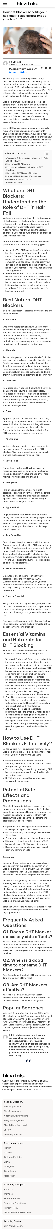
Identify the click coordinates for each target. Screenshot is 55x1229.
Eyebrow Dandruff (21, 1027)
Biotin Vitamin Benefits (20, 1024)
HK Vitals (15, 62)
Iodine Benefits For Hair (37, 1019)
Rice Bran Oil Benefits (13, 1019)
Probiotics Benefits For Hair (37, 1016)
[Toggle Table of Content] (45, 154)
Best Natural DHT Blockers (18, 164)
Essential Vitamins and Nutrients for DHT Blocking (24, 168)
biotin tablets (24, 679)
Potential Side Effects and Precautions (23, 176)
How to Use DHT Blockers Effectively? (22, 173)
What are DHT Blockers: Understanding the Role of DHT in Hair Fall (27, 159)
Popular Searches (14, 182)
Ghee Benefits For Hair (14, 1022)
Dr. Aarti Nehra (18, 72)
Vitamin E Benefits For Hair (15, 1013)
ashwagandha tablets (22, 526)
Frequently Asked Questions (18, 179)
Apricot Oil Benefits (39, 1013)
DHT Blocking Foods (13, 1016)
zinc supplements (14, 270)
